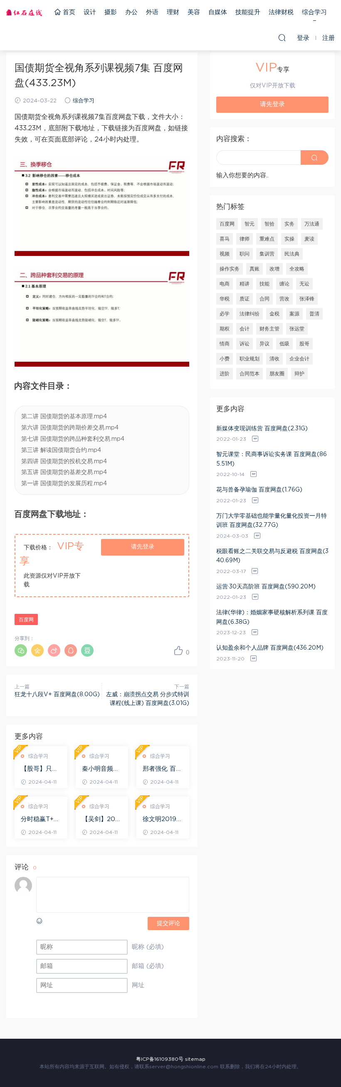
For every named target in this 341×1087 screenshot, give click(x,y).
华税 (225, 298)
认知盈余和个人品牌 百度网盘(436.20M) (270, 648)
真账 (254, 268)
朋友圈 (276, 373)
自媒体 (217, 12)
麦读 (309, 238)
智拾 (269, 223)
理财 (173, 12)
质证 (245, 298)
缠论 (284, 283)
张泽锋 (306, 298)
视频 (225, 253)
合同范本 (249, 373)
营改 (284, 298)
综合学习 (314, 12)
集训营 (266, 253)
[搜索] (282, 37)
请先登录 (142, 547)
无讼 (304, 283)
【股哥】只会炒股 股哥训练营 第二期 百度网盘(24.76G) (40, 769)
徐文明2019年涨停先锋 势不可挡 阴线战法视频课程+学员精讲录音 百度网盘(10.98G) (163, 820)
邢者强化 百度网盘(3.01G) (162, 769)
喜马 (225, 238)
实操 (289, 238)
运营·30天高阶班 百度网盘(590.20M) (266, 587)
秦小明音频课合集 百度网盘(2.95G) (101, 769)
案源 (294, 313)
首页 (68, 12)
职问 (245, 253)
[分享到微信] (21, 650)
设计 (90, 12)
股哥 (304, 343)
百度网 (26, 619)
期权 (225, 328)
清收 (274, 358)
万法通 (311, 223)
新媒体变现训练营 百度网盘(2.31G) (262, 429)
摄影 (110, 12)
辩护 (299, 373)
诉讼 (245, 343)
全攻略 (296, 268)
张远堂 (296, 328)
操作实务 (230, 268)
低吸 (284, 343)
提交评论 (168, 923)
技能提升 (247, 12)
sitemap (195, 1059)
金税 (274, 313)
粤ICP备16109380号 (159, 1059)
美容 (194, 12)
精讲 (245, 283)
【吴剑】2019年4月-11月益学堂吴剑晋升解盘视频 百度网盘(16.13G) (102, 820)
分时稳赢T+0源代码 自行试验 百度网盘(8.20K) (40, 820)
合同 (264, 298)
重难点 (266, 238)
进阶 (225, 373)
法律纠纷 (249, 313)
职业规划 (249, 358)
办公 (131, 12)
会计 (245, 328)
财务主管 (269, 328)
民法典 (291, 253)
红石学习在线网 (24, 12)
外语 (152, 12)
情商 (225, 343)
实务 (289, 223)
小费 (225, 358)
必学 (225, 313)
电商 (225, 283)
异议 (264, 343)
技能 (264, 283)
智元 (250, 223)
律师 (245, 238)
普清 (314, 313)
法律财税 (281, 12)
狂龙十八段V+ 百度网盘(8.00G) (57, 694)
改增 (274, 268)
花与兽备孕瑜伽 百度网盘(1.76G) (259, 490)
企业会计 (299, 358)
